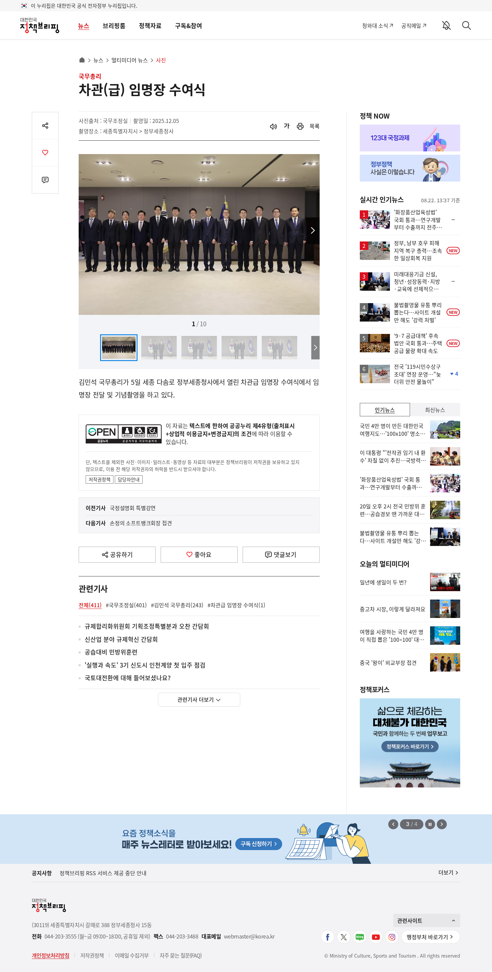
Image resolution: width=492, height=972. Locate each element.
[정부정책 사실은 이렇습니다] (410, 168)
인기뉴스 (385, 410)
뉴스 (83, 25)
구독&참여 (188, 25)
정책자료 (150, 25)
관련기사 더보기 (195, 699)
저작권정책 (99, 479)
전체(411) (90, 605)
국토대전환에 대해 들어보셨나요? (128, 678)
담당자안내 (129, 479)
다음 (313, 230)
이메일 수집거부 (132, 955)
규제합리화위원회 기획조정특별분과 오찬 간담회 (147, 626)
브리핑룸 (114, 25)
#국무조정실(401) (126, 605)
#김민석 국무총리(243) (177, 605)
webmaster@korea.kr (249, 936)
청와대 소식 (375, 25)
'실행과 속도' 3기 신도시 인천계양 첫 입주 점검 (145, 665)
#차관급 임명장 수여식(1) (236, 605)
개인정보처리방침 (50, 955)
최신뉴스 (435, 410)
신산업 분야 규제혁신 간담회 (121, 639)
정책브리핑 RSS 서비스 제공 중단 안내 (103, 873)
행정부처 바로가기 (427, 937)
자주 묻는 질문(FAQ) (180, 955)
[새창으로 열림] (300, 126)
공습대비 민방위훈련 (111, 652)
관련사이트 (409, 920)
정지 (430, 824)
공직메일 (411, 25)
